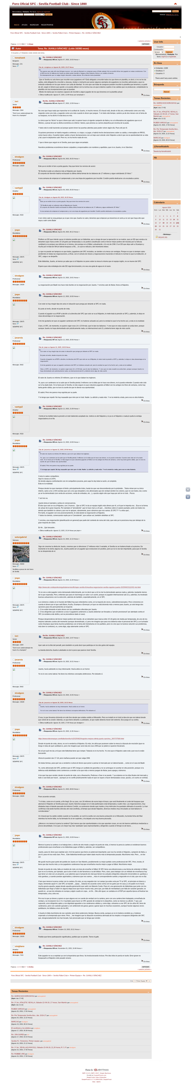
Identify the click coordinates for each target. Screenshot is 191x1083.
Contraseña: (158, 50)
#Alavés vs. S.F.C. (172, 14)
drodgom (19, 157)
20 (170, 223)
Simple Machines (105, 1073)
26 (167, 226)
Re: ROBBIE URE (18, 1054)
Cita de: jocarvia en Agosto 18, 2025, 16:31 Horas (56, 702)
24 (160, 226)
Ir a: (132, 981)
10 (160, 219)
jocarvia (19, 337)
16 (156, 223)
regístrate (46, 12)
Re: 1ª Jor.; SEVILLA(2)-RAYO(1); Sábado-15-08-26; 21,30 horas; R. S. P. (39, 1047)
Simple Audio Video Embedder (96, 1077)
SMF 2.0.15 (86, 1073)
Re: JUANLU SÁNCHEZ (52, 57)
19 (167, 223)
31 (160, 229)
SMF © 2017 (95, 1073)
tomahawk (20, 58)
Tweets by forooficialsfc (162, 151)
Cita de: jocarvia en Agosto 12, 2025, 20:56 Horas (56, 449)
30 (156, 229)
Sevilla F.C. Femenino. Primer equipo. (25, 1041)
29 (177, 226)
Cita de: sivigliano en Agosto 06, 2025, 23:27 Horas (56, 67)
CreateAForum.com (100, 1075)
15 (177, 219)
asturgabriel (21, 537)
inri (16, 101)
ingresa (39, 12)
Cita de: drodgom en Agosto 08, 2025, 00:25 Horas (56, 197)
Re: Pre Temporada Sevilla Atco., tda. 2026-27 (28, 1015)
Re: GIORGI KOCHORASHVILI (23, 996)
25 (163, 226)
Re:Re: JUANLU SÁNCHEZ (53, 101)
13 (170, 219)
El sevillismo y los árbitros (21, 1028)
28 (174, 226)
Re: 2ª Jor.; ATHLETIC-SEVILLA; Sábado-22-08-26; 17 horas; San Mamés (39, 1003)
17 (160, 223)
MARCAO (15, 1022)
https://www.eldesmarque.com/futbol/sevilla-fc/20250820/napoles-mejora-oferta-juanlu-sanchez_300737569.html (81, 739)
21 (174, 223)
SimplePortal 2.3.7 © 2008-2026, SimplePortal (96, 1079)
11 (163, 219)
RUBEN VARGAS (18, 1009)
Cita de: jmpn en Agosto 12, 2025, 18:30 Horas (54, 347)
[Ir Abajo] (188, 497)
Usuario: (160, 47)
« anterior (141, 41)
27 (170, 226)
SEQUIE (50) (162, 237)
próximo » (148, 41)
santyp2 (19, 188)
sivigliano (19, 946)
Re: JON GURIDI (17, 1035)
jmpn (17, 230)
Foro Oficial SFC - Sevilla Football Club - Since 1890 (49, 4)
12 (167, 219)
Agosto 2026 (166, 207)
